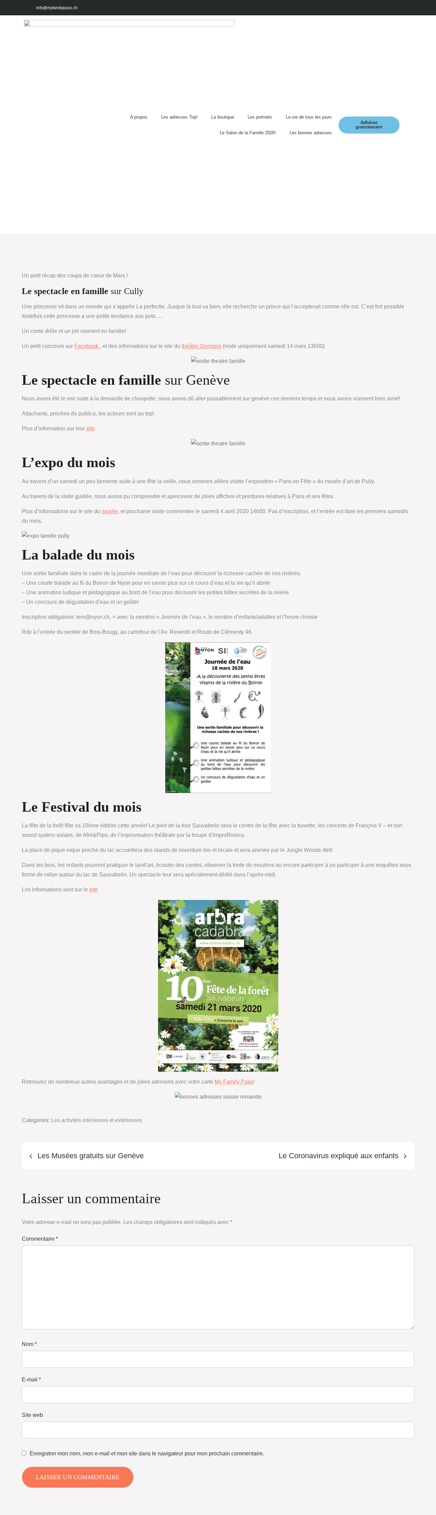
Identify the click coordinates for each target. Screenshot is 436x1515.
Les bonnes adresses (311, 132)
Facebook (87, 346)
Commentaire (40, 1239)
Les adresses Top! (179, 117)
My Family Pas (232, 1082)
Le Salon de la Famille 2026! (248, 132)
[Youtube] (389, 7)
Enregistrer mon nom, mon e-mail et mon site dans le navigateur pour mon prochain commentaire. (147, 1453)
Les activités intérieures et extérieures (96, 1120)
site (90, 428)
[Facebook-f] (359, 7)
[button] (405, 125)
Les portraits (260, 117)
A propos (138, 117)
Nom (29, 1344)
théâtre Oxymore (201, 346)
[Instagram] (374, 7)
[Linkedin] (404, 7)
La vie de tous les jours (309, 117)
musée (110, 511)
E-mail (31, 1379)
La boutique (222, 117)
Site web (32, 1415)
